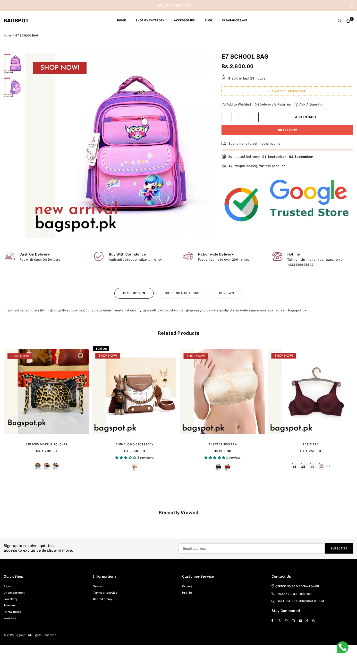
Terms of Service (105, 592)
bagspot (16, 20)
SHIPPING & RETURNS (182, 293)
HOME (121, 20)
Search (98, 586)
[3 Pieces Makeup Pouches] (46, 392)
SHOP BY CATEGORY (150, 20)
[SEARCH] (339, 21)
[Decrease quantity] (226, 117)
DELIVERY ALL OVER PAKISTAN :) (174, 5)
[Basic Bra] (310, 392)
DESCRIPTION (134, 293)
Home (8, 35)
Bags (7, 586)
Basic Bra (310, 444)
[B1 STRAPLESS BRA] (222, 392)
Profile (187, 592)
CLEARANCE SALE (234, 20)
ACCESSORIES (184, 20)
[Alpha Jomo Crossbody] (134, 392)
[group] (118, 145)
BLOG (208, 20)
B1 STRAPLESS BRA (222, 444)
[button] (203, 145)
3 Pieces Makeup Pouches (46, 444)
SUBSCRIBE (339, 548)
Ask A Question (311, 104)
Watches (10, 618)
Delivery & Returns (275, 104)
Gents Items (12, 612)
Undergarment (14, 592)
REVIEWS (226, 293)
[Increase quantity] (251, 117)
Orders (187, 586)
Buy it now (287, 130)
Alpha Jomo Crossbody (134, 444)
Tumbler (10, 605)
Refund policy (102, 599)
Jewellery (11, 599)
